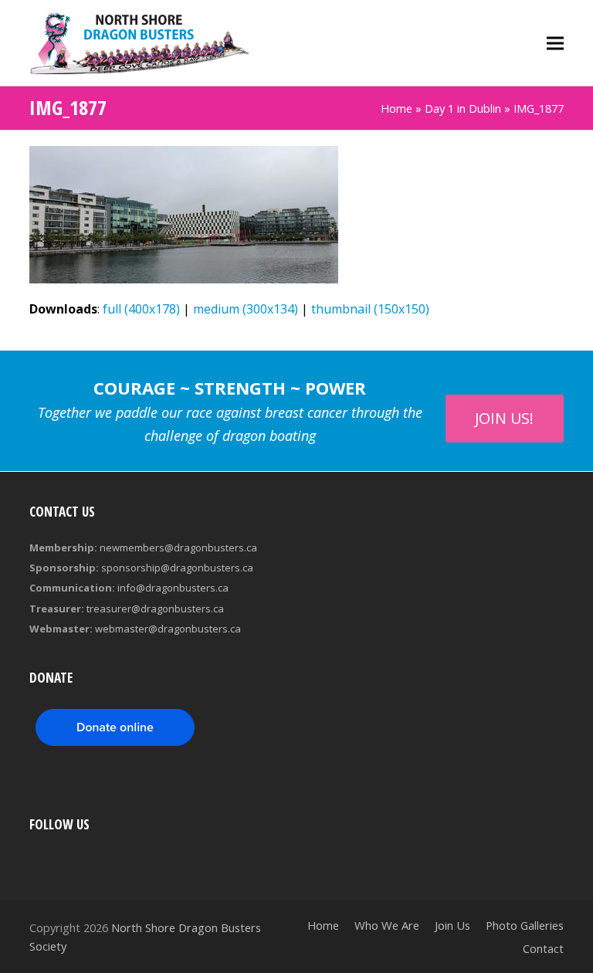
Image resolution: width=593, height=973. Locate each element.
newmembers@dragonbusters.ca (178, 547)
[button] (555, 42)
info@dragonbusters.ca (173, 588)
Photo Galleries (525, 925)
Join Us (452, 925)
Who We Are (386, 925)
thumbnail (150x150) (370, 308)
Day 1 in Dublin (463, 108)
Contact (543, 948)
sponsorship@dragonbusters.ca (177, 568)
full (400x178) (141, 308)
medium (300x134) (245, 308)
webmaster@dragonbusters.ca (168, 629)
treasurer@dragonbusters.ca (155, 608)
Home (396, 108)
